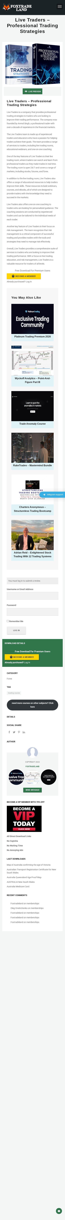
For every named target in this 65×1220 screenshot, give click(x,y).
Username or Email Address (20, 589)
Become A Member (25, 276)
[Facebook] (9, 732)
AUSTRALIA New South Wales (21, 882)
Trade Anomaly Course (32, 424)
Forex (9, 679)
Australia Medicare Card (18, 886)
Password (11, 605)
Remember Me (16, 621)
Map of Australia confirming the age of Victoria (28, 865)
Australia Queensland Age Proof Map (24, 877)
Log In (29, 281)
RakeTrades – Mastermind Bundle (32, 465)
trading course (14, 693)
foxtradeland (32, 766)
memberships (32, 903)
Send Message (33, 790)
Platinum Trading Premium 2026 (32, 336)
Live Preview (34, 91)
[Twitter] (14, 732)
